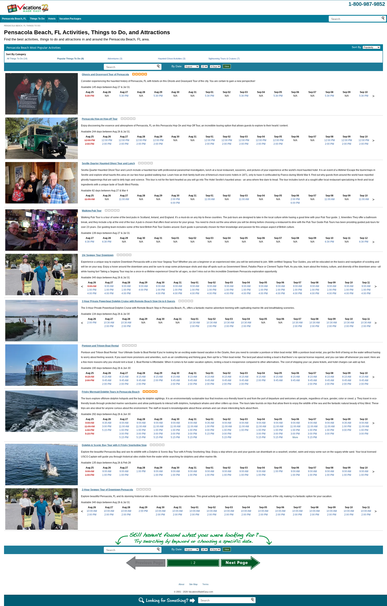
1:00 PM (91, 289)
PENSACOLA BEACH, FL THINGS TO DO (22, 26)
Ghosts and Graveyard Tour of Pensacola (105, 74)
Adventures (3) (115, 58)
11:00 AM (90, 199)
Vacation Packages (70, 18)
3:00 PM (106, 426)
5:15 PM (89, 433)
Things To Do (37, 18)
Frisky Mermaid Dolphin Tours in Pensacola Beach (110, 391)
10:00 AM (92, 511)
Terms (205, 584)
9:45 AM (106, 380)
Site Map (193, 584)
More (295, 437)
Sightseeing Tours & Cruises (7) (224, 58)
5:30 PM (89, 95)
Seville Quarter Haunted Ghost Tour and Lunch (108, 163)
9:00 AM (91, 286)
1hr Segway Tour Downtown (97, 255)
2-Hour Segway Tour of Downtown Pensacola (107, 489)
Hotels (52, 18)
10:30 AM (109, 322)
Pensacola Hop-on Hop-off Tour (100, 119)
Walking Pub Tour (92, 210)
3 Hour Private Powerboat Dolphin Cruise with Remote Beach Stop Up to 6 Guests (128, 301)
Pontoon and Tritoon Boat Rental (100, 345)
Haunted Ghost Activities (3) (171, 58)
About (181, 584)
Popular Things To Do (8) (70, 58)
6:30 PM (89, 241)
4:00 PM (91, 293)
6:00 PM (175, 202)
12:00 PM (89, 140)
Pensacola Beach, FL (14, 18)
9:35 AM (106, 422)
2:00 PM (89, 143)
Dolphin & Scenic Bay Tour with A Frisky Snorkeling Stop (114, 445)
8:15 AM (89, 376)
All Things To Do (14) (17, 58)
